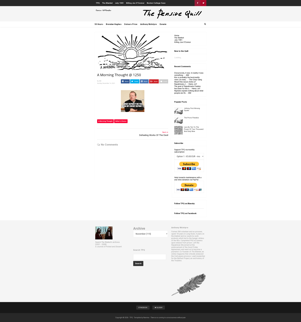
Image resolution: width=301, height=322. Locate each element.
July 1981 (119, 3)
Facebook (192, 213)
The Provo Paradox (191, 118)
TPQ (98, 3)
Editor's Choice (120, 121)
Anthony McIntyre (148, 24)
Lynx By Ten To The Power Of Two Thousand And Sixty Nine (193, 129)
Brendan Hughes (113, 24)
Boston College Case (156, 3)
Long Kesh (190, 234)
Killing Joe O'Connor (135, 3)
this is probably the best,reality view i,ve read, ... (187, 78)
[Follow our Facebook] (197, 3)
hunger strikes (198, 238)
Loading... (178, 57)
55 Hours (99, 24)
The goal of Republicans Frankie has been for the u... (187, 87)
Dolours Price (130, 24)
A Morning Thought (105, 121)
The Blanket (107, 3)
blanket (177, 236)
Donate (163, 24)
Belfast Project (183, 258)
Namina (146, 317)
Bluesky (191, 203)
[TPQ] (163, 18)
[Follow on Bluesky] (203, 3)
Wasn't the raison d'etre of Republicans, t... (185, 83)
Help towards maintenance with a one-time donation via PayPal (187, 178)
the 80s (177, 240)
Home (176, 35)
